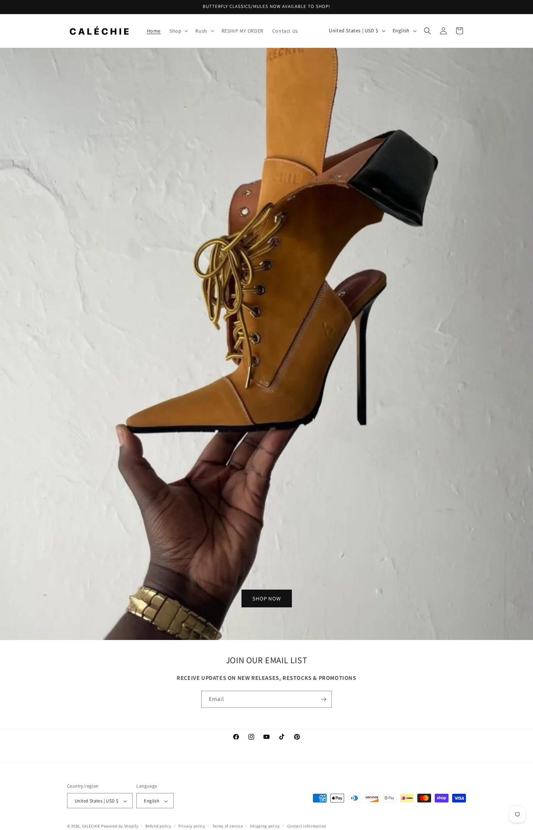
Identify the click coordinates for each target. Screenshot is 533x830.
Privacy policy (191, 826)
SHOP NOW (266, 598)
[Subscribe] (323, 699)
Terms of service (227, 826)
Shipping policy (265, 826)
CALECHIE (91, 826)
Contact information (306, 826)
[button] (178, 30)
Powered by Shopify (120, 826)
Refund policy (158, 826)
